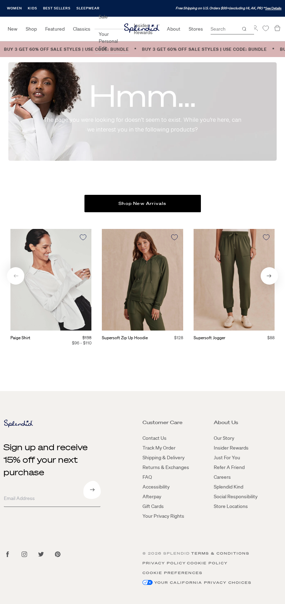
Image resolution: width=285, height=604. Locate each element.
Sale (103, 17)
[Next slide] (269, 276)
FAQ (147, 477)
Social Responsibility (236, 496)
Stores (196, 29)
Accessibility (156, 487)
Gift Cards (153, 506)
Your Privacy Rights (163, 516)
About (173, 29)
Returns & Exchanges (165, 467)
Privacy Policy (164, 563)
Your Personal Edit (108, 41)
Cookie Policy (207, 563)
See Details (273, 8)
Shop (31, 29)
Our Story (224, 438)
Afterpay (151, 496)
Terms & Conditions (220, 553)
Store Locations (231, 506)
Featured (55, 29)
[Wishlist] (265, 28)
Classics (81, 29)
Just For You (227, 457)
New (12, 29)
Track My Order (159, 448)
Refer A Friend (229, 467)
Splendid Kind (228, 487)
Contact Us (154, 438)
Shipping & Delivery (163, 457)
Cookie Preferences (172, 572)
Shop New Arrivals (142, 203)
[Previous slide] (15, 276)
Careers (222, 477)
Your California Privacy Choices (203, 582)
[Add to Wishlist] (83, 237)
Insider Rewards (231, 448)
